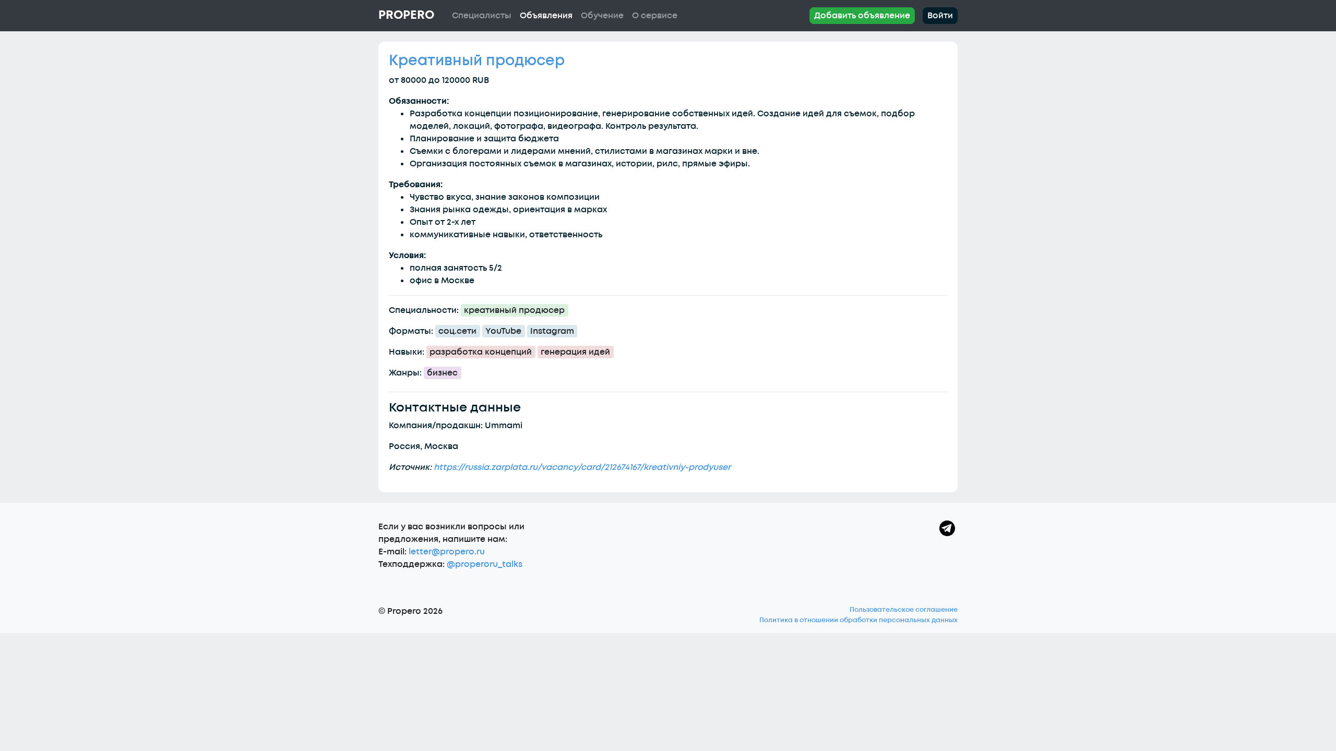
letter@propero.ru (447, 552)
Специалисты (481, 15)
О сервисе (654, 15)
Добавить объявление (862, 15)
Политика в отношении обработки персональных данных (858, 620)
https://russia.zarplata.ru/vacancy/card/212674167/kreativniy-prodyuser (582, 467)
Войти (940, 15)
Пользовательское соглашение (904, 609)
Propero (406, 15)
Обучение (602, 15)
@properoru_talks (484, 564)
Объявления (546, 15)
